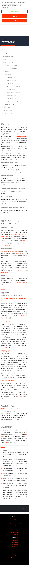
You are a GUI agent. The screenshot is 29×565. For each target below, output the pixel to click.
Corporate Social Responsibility (15, 523)
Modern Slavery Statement (15, 525)
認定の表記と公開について (8, 62)
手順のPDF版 (7, 71)
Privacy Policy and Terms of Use (15, 555)
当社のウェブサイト (20, 253)
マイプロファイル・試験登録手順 (10, 68)
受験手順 (5, 53)
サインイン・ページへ (7, 113)
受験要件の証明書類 (11, 77)
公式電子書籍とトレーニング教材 (10, 65)
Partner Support (15, 546)
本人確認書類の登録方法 (12, 89)
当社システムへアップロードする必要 (18, 282)
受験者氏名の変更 (11, 83)
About (15, 519)
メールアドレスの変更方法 (12, 101)
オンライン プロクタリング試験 (10, 107)
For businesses (15, 534)
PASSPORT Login (14, 548)
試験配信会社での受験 (7, 110)
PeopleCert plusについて (8, 56)
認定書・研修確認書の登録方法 (13, 92)
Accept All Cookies (14, 20)
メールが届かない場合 (11, 98)
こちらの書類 (4, 347)
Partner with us (15, 540)
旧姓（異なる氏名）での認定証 (13, 86)
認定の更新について (7, 59)
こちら (16, 377)
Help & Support (15, 553)
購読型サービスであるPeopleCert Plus (10, 409)
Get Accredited (15, 544)
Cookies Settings (14, 11)
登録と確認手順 (8, 74)
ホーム (2, 39)
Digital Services (15, 542)
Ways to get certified (15, 532)
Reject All (14, 16)
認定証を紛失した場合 (11, 95)
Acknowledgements (15, 557)
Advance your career (15, 530)
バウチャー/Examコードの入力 (11, 104)
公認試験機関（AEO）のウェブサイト (10, 251)
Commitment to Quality (15, 521)
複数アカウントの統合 (11, 80)
